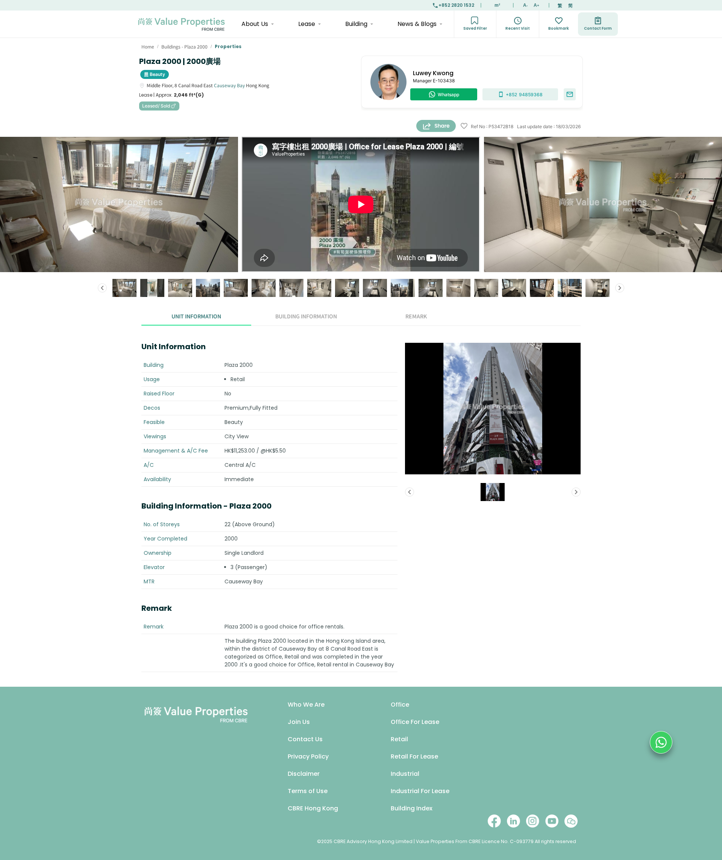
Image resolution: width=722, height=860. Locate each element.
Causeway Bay (229, 85)
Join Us (299, 722)
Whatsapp (448, 94)
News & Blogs (417, 24)
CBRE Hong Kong (313, 808)
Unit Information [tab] (196, 316)
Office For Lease (415, 722)
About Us (254, 24)
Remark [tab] (416, 316)
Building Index (411, 808)
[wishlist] (464, 126)
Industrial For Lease (420, 791)
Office (400, 704)
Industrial (405, 773)
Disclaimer (304, 773)
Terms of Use (308, 791)
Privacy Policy (308, 756)
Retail (399, 739)
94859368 (524, 94)
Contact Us (305, 739)
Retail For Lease (414, 756)
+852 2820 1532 (456, 5)
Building (356, 24)
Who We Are (306, 704)
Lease (306, 24)
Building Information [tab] (306, 316)
